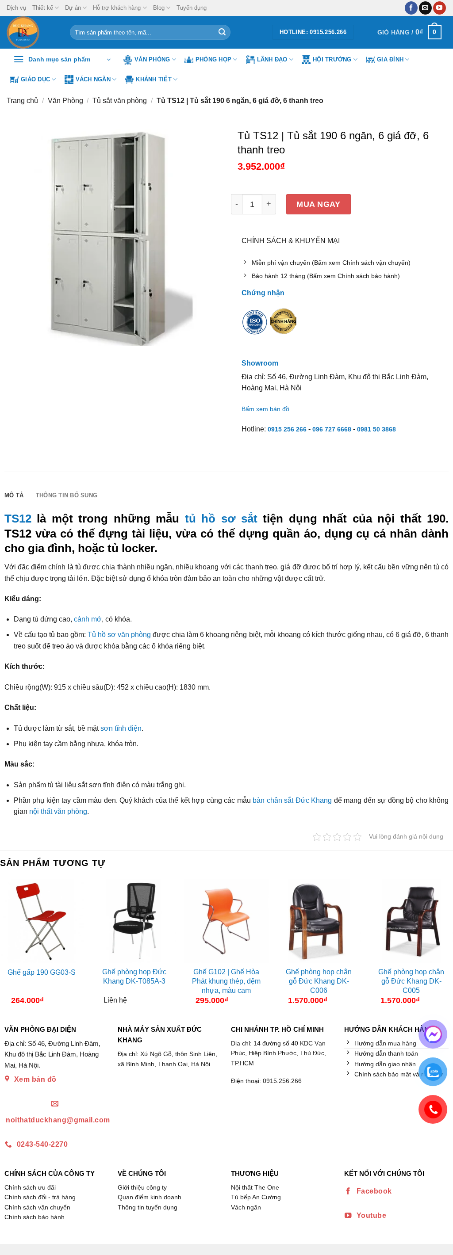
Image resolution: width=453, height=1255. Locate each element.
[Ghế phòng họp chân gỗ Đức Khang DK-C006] (319, 921)
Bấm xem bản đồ (265, 408)
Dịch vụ (16, 7)
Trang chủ (22, 100)
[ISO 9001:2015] (255, 328)
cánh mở (88, 619)
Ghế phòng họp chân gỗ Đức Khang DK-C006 (319, 981)
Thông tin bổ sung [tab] (66, 495)
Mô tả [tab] (13, 495)
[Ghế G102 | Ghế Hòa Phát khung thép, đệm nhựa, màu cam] (226, 921)
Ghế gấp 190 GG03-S (42, 972)
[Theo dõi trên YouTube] (439, 8)
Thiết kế (42, 7)
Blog (159, 7)
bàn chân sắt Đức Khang (292, 800)
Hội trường (332, 59)
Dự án (73, 7)
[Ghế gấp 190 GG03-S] (42, 921)
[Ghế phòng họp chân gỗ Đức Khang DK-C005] (411, 921)
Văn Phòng (152, 59)
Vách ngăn (93, 79)
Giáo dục (35, 79)
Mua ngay (318, 204)
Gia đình (390, 59)
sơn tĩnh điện (121, 728)
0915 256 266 (287, 429)
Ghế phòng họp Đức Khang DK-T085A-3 (134, 976)
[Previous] (7, 945)
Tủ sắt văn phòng (119, 100)
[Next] (445, 945)
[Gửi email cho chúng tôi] (425, 8)
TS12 (17, 518)
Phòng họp (213, 59)
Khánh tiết (154, 79)
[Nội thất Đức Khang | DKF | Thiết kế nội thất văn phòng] (32, 32)
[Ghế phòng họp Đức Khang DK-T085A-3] (134, 921)
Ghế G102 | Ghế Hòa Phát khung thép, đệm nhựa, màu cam (226, 981)
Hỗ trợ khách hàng (117, 7)
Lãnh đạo (272, 59)
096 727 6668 (331, 429)
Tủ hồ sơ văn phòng (119, 634)
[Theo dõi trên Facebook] (411, 8)
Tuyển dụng (192, 7)
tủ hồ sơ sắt (221, 518)
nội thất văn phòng (58, 811)
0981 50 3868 (376, 429)
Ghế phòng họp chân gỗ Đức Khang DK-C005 (411, 981)
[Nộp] (222, 32)
